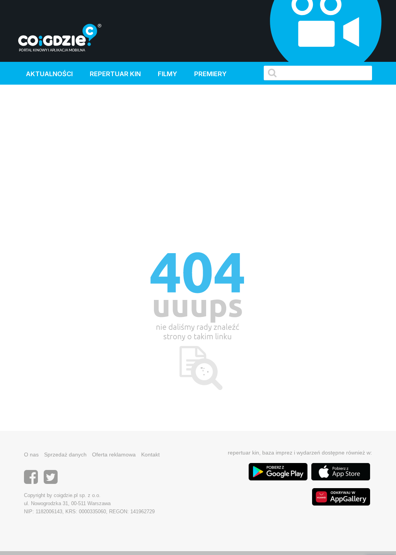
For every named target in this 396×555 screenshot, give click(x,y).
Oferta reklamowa (114, 454)
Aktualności (49, 74)
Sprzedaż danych (65, 454)
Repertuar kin (115, 74)
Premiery (210, 74)
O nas (31, 454)
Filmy (167, 74)
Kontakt (150, 454)
